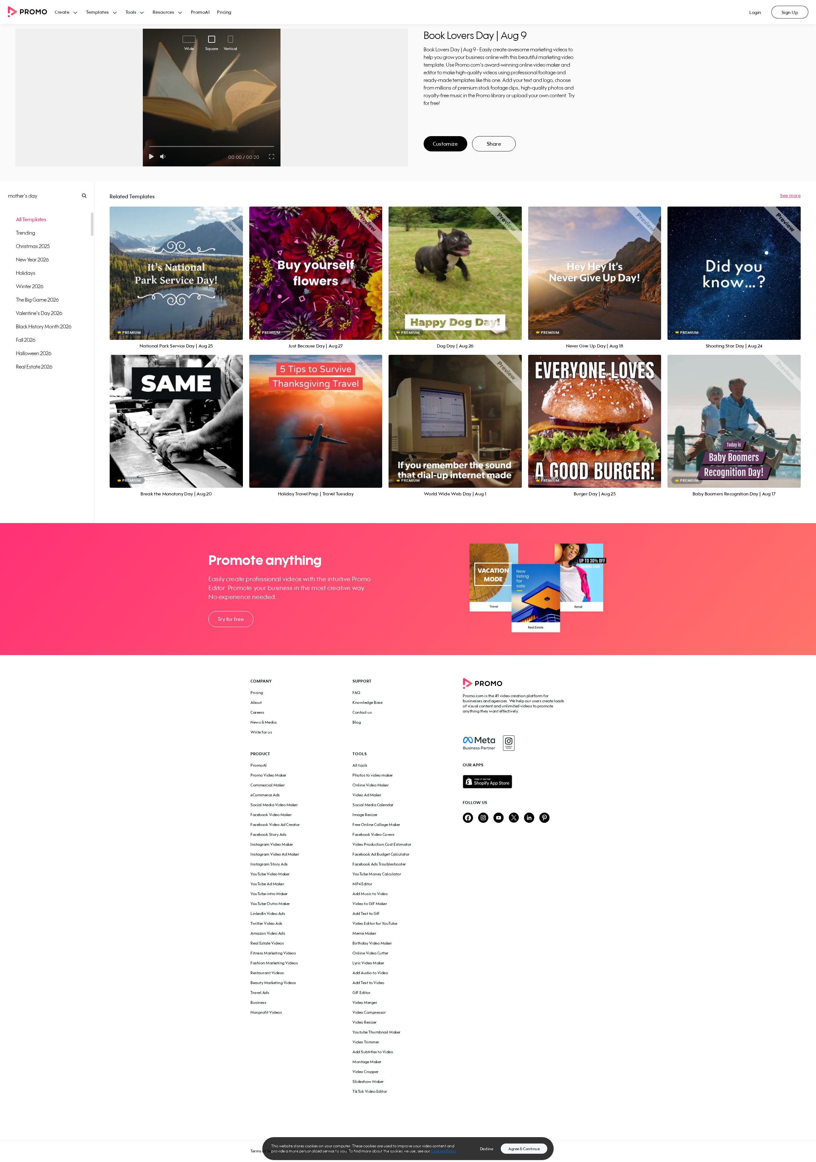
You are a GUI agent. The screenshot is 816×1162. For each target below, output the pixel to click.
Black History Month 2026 (43, 326)
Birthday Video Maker (372, 943)
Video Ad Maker (367, 795)
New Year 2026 (32, 259)
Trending (25, 233)
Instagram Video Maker (272, 844)
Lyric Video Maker (368, 963)
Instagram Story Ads (269, 864)
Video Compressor (369, 1012)
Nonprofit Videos (266, 1012)
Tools (131, 12)
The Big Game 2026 (37, 299)
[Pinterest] (544, 818)
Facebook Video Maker (271, 814)
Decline (486, 1148)
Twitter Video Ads (266, 923)
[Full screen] (272, 156)
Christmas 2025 (33, 246)
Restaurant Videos (267, 972)
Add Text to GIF (366, 913)
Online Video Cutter (371, 953)
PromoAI (200, 12)
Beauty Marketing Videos (273, 982)
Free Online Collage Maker (376, 824)
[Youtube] (498, 818)
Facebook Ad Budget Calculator (381, 854)
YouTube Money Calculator (377, 874)
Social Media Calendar (373, 804)
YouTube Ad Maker (267, 883)
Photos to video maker (373, 775)
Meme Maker (364, 933)
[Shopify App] (514, 781)
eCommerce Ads (265, 795)
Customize (445, 144)
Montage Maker (367, 1061)
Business (258, 1002)
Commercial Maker (268, 785)
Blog (357, 722)
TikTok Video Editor (370, 1091)
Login (755, 12)
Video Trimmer (366, 1042)
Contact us (362, 712)
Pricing (224, 12)
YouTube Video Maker (270, 874)
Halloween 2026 (33, 353)
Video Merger (365, 1002)
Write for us (261, 732)
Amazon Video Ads (268, 933)
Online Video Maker (371, 785)
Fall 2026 (25, 340)
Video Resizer (365, 1022)
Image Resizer (365, 814)
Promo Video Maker (269, 775)
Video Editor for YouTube (375, 923)
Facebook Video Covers (374, 834)
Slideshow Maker (368, 1081)
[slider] (149, 146)
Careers (257, 712)
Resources (163, 12)
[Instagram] (508, 743)
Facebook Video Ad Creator (275, 824)
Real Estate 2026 (34, 366)
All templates (31, 219)
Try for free (231, 619)
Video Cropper (366, 1071)
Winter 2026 (29, 286)
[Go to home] (31, 12)
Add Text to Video (368, 982)
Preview (176, 266)
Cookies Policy (444, 1151)
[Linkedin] (529, 818)
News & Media (263, 722)
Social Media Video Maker (274, 804)
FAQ (357, 692)
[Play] (151, 156)
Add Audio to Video (370, 972)
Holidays (25, 273)
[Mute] (164, 156)
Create (62, 12)
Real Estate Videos (267, 943)
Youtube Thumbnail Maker (377, 1032)
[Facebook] (479, 743)
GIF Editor (361, 992)
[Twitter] (514, 818)
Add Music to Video (370, 893)
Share (494, 144)
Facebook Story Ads (268, 834)
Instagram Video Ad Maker (275, 854)
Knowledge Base (367, 702)
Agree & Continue (524, 1148)
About (256, 702)
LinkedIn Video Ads (268, 913)
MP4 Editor (362, 883)
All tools (360, 765)
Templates (97, 12)
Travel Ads (260, 992)
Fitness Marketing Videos (273, 953)
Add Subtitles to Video (373, 1051)
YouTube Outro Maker (270, 903)
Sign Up (790, 12)
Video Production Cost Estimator (382, 844)
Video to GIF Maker (370, 903)
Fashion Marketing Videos (274, 963)
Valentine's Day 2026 (39, 313)
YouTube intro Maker (269, 893)
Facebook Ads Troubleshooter (379, 864)
